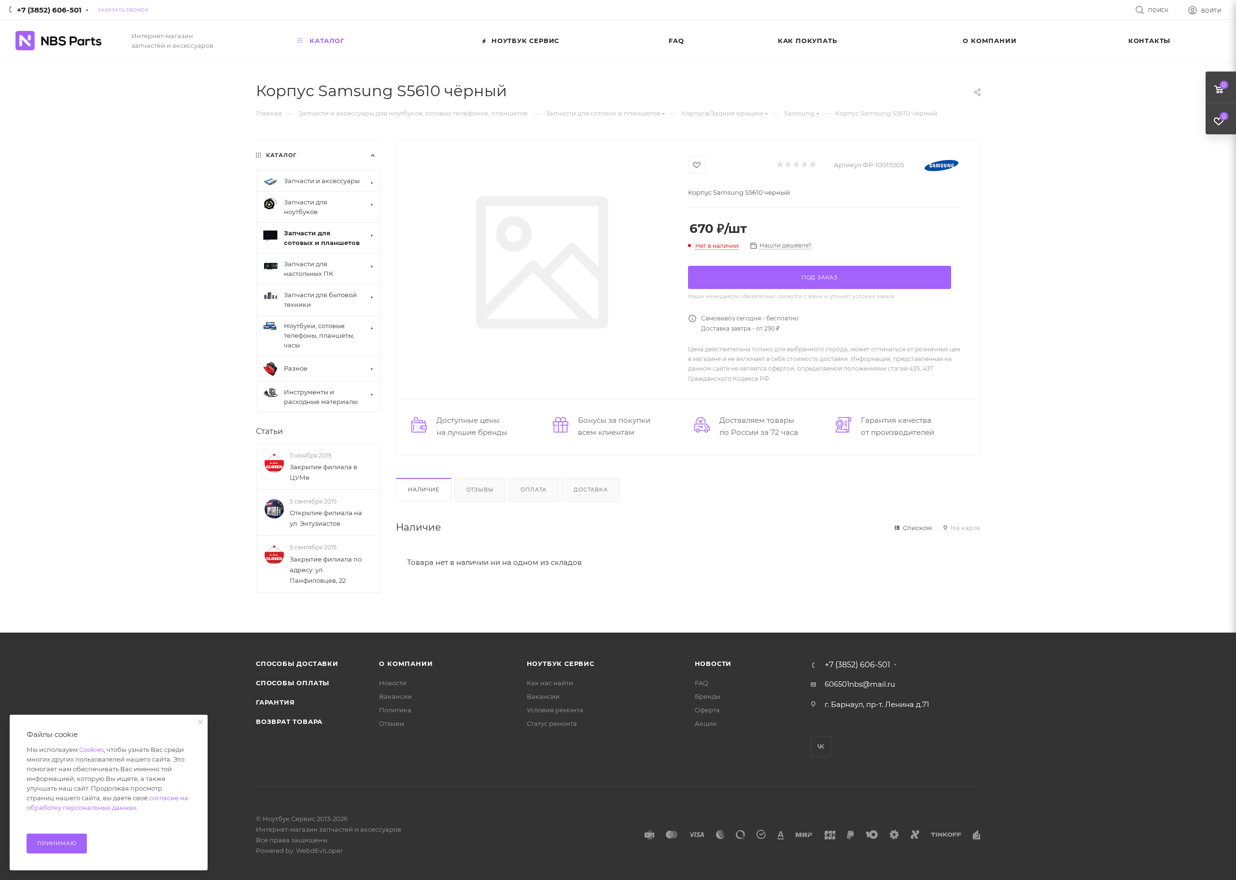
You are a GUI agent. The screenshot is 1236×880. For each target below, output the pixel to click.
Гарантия (275, 702)
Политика (395, 710)
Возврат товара (289, 721)
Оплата (533, 489)
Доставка (590, 489)
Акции (705, 723)
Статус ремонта (552, 723)
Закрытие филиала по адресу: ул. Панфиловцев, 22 (326, 569)
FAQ (701, 683)
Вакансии (395, 696)
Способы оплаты (292, 683)
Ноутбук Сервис (560, 663)
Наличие (423, 489)
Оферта (707, 710)
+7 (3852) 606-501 (49, 9)
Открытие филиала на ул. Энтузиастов (326, 518)
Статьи (269, 431)
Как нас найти (550, 683)
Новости (393, 683)
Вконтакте (821, 746)
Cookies (91, 749)
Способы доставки (297, 663)
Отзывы (480, 489)
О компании (406, 663)
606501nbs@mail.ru (860, 684)
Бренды (707, 696)
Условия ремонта (555, 710)
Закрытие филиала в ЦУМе (323, 472)
